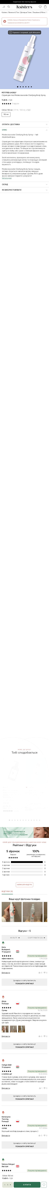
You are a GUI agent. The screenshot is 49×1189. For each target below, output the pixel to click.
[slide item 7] (26, 820)
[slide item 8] (28, 820)
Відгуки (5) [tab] (7, 891)
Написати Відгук (24, 884)
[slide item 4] (26, 87)
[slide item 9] (31, 820)
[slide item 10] (34, 820)
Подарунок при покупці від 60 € (24, 2)
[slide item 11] (37, 820)
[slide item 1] (17, 87)
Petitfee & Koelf (9, 93)
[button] (24, 124)
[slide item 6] (31, 87)
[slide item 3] (23, 87)
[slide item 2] (20, 87)
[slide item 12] (39, 820)
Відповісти (6, 973)
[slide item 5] (28, 87)
